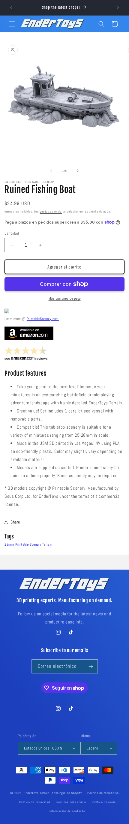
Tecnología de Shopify (66, 793)
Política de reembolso (103, 793)
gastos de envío (51, 211)
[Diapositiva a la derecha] (77, 170)
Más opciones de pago (65, 298)
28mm (9, 544)
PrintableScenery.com (43, 318)
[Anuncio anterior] (11, 7)
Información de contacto (67, 811)
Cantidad (11, 233)
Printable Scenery (28, 544)
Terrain (47, 544)
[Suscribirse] (91, 666)
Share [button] (15, 522)
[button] (12, 24)
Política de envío (104, 802)
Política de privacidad (34, 802)
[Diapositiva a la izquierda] (51, 170)
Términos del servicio (71, 802)
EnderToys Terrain (37, 793)
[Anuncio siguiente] (117, 7)
